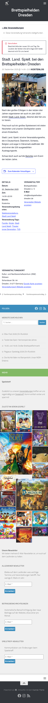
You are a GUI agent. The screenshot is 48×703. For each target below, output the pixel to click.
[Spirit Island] (40, 519)
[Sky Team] (24, 421)
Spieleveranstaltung (10, 213)
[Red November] (8, 499)
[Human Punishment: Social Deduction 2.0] (40, 531)
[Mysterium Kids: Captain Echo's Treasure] (40, 438)
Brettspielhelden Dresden (25, 12)
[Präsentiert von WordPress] (16, 690)
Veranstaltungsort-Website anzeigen (16, 286)
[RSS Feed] (44, 308)
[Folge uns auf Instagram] (40, 308)
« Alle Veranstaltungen (13, 27)
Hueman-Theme (38, 690)
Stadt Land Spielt (9, 216)
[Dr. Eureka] (24, 519)
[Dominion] (32, 495)
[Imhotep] (24, 535)
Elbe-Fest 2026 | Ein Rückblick (16, 334)
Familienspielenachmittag (12, 294)
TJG (18, 229)
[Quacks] (40, 470)
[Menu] (45, 3)
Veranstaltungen (26, 391)
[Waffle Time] (8, 483)
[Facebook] (36, 308)
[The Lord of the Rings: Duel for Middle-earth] (16, 454)
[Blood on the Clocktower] (40, 419)
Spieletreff (19, 394)
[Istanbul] (8, 421)
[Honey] (8, 531)
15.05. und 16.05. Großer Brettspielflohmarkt (22, 346)
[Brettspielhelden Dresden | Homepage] (7, 3)
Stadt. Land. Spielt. (17, 116)
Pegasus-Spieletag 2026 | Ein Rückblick (19, 352)
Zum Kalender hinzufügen (19, 171)
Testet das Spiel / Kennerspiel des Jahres (20, 340)
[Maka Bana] (8, 515)
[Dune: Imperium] (40, 454)
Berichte (29, 155)
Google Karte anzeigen (33, 283)
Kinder (11, 223)
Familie (5, 223)
